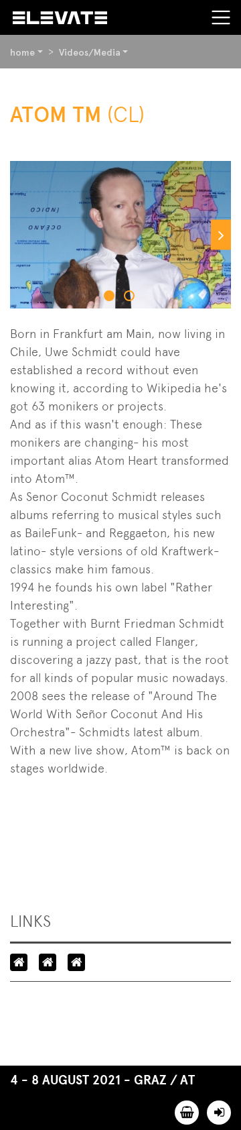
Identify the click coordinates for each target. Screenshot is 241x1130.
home (22, 52)
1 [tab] (110, 297)
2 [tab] (130, 297)
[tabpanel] (120, 234)
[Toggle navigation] (221, 17)
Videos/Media (89, 52)
